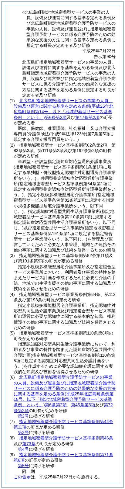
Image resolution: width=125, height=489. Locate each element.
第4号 (23, 449)
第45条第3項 (83, 404)
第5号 (23, 465)
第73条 (28, 443)
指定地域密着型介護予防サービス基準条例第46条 (66, 437)
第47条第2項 (87, 117)
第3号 (23, 432)
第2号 (23, 416)
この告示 (22, 476)
